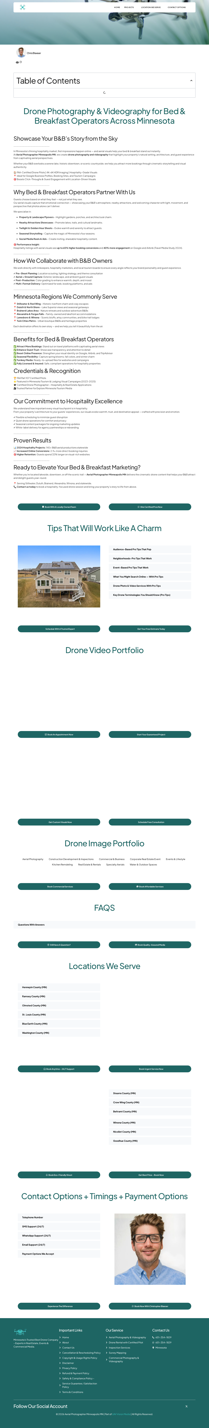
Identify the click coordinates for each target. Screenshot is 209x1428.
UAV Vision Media (121, 1414)
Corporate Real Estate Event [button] (145, 859)
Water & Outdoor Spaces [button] (143, 864)
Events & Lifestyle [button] (175, 859)
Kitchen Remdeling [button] (62, 864)
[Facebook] (174, 1406)
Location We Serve (151, 7)
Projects (129, 7)
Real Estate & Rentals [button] (89, 864)
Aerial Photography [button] (32, 859)
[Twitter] (186, 1406)
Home (117, 7)
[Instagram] (180, 1406)
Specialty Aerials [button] (115, 864)
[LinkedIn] (193, 1406)
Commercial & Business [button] (112, 859)
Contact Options (177, 7)
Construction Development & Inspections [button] (71, 859)
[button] (191, 80)
